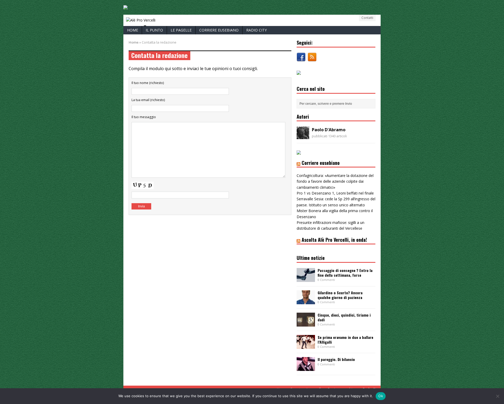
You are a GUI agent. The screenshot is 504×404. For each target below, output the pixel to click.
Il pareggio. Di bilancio (336, 359)
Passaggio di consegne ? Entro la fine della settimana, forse (345, 272)
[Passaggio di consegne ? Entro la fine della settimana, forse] (306, 278)
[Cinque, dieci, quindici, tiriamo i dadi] (306, 323)
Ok (380, 396)
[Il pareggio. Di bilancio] (306, 367)
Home (132, 30)
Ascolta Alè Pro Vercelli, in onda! (334, 239)
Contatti (367, 17)
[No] (497, 396)
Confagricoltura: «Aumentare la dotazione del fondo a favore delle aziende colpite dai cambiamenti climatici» (335, 181)
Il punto (154, 30)
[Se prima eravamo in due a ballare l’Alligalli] (306, 345)
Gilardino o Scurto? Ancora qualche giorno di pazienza (340, 295)
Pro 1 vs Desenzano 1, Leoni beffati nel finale (335, 193)
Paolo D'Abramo (328, 130)
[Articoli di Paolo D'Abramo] (303, 136)
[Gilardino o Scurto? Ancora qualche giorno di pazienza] (306, 300)
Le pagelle (181, 30)
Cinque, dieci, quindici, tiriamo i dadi (344, 317)
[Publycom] (125, 6)
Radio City (256, 30)
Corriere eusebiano (219, 30)
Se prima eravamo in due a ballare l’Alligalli (345, 339)
